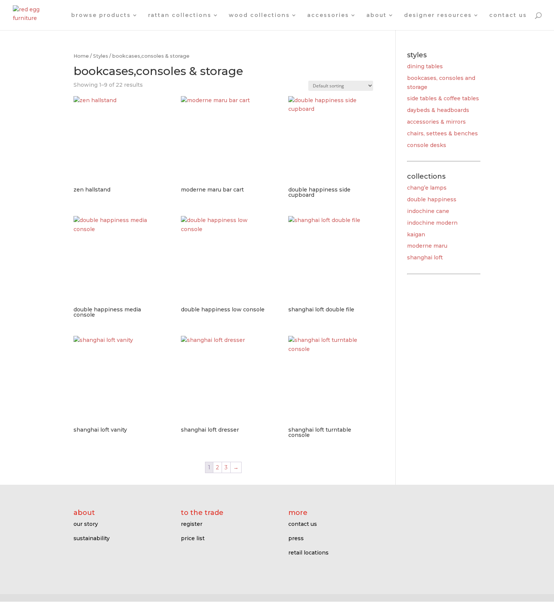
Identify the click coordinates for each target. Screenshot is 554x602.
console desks (426, 145)
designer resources (438, 15)
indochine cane (428, 211)
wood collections (259, 15)
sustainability (91, 538)
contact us (508, 15)
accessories (328, 15)
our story (85, 524)
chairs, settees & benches (442, 133)
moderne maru (427, 245)
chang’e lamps (427, 187)
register (191, 524)
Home (81, 56)
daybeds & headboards (438, 110)
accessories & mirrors (436, 121)
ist (201, 538)
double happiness (431, 199)
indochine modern (432, 222)
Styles (100, 56)
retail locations (308, 552)
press (296, 538)
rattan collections (179, 15)
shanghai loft (425, 257)
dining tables (425, 66)
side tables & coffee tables (443, 98)
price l (189, 538)
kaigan (416, 234)
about (376, 15)
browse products (101, 15)
